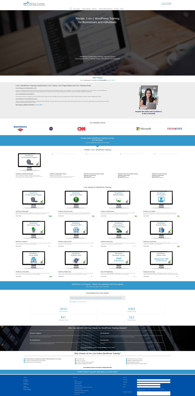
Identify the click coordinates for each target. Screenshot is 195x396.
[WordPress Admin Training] (63, 153)
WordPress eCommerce (21, 241)
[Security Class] (161, 221)
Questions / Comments (127, 390)
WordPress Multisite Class (64, 271)
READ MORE (30, 177)
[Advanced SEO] (76, 221)
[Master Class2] (161, 251)
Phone (124, 383)
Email (124, 385)
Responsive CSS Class (149, 271)
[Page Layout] (118, 221)
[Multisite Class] (76, 251)
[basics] (118, 191)
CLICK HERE (111, 80)
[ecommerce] (33, 221)
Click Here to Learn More (92, 286)
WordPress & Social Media (22, 271)
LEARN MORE (18, 216)
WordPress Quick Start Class (65, 211)
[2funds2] (29, 153)
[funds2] (33, 191)
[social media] (33, 251)
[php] (118, 251)
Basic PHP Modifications (107, 271)
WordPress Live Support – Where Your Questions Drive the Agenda (97, 284)
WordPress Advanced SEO (65, 241)
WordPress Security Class (149, 241)
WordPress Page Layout (107, 241)
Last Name (125, 380)
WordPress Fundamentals (22, 211)
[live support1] (161, 191)
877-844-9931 (105, 286)
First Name (125, 378)
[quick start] (76, 191)
